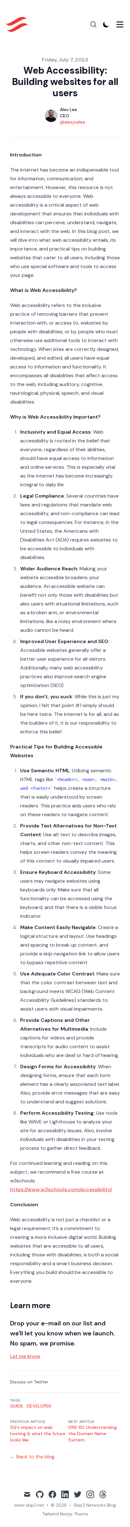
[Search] (93, 24)
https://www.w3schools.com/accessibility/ (61, 1189)
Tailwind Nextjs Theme (65, 1514)
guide (16, 1406)
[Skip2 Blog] (18, 24)
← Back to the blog (32, 1456)
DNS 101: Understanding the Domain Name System (92, 1433)
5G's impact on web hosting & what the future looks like (37, 1433)
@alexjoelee (72, 122)
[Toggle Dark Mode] (106, 24)
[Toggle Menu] (120, 24)
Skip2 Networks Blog (95, 1505)
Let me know (25, 1356)
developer (39, 1406)
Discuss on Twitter (29, 1382)
